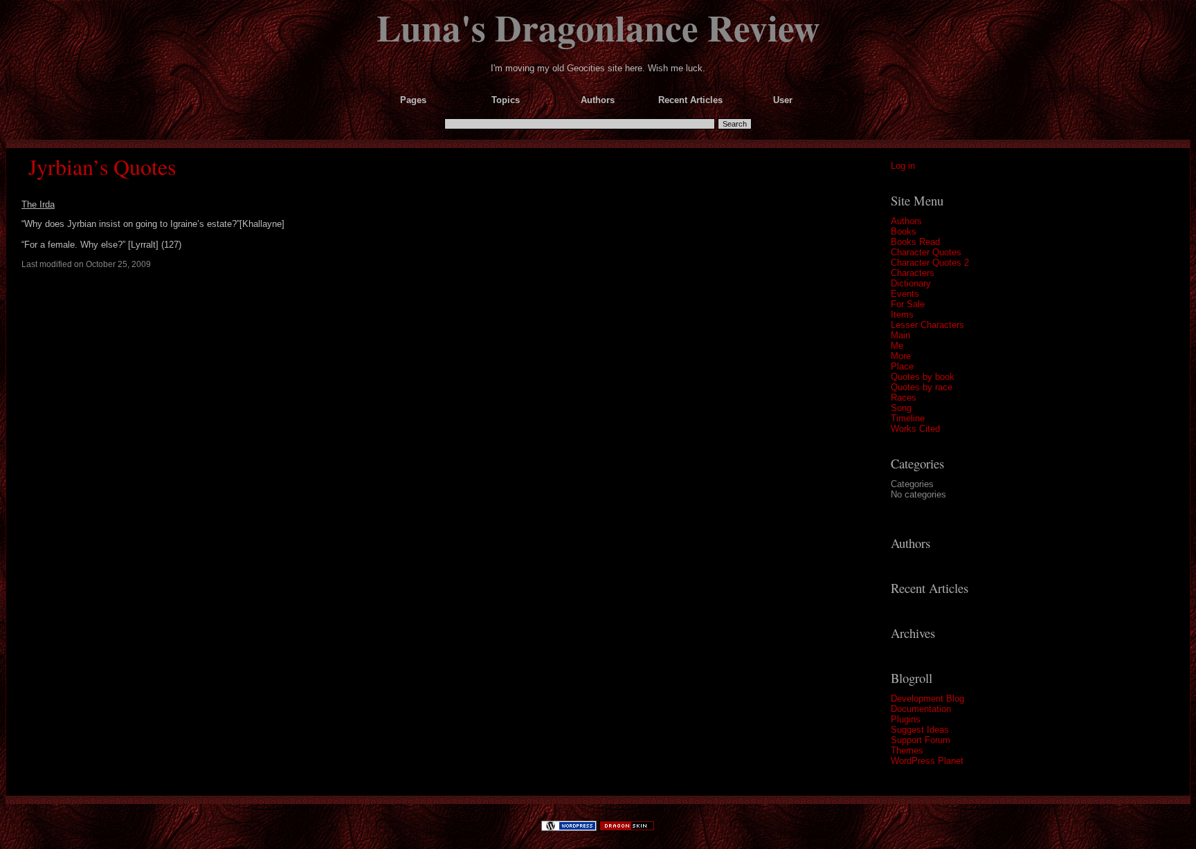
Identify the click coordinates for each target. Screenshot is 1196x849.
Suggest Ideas (920, 729)
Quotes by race (921, 387)
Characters (912, 273)
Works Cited (915, 428)
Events (905, 294)
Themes (907, 750)
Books (903, 231)
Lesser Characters (927, 325)
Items (902, 314)
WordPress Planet (927, 761)
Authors (906, 221)
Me (897, 345)
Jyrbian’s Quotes (102, 166)
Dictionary (911, 283)
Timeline (908, 418)
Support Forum (920, 740)
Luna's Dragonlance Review (598, 27)
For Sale (908, 304)
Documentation (921, 709)
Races (903, 397)
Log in (903, 166)
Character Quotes (926, 252)
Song (901, 408)
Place (902, 366)
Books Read (915, 242)
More (901, 356)
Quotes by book (922, 377)
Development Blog (927, 698)
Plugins (906, 719)
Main (900, 335)
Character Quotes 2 (930, 262)
